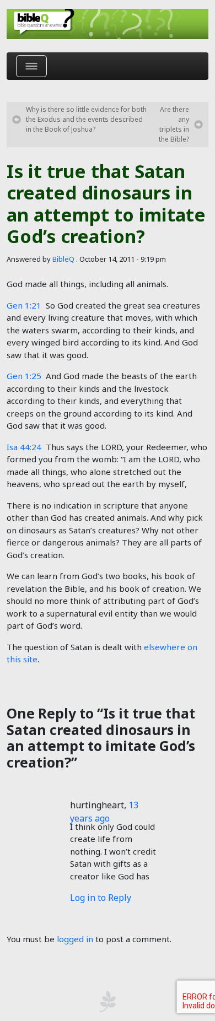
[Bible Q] (107, 24)
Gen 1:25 (24, 375)
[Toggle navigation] (31, 66)
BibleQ (63, 259)
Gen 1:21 (24, 305)
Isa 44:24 (24, 446)
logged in (75, 938)
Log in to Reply (100, 898)
